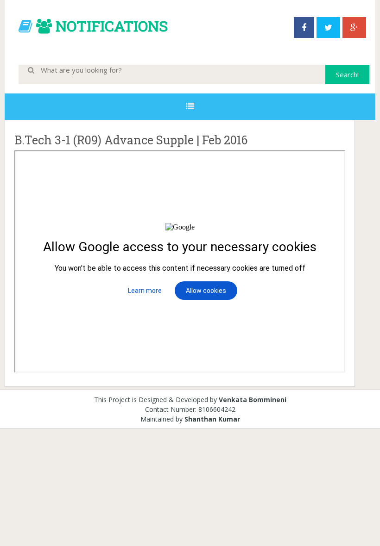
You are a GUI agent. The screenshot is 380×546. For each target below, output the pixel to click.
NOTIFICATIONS (112, 26)
